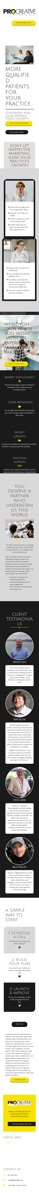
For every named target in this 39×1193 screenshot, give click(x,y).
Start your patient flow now (21, 1124)
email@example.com (15, 1180)
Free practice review (17, 132)
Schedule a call (19, 1080)
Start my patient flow (16, 364)
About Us (9, 1148)
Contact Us (9, 1164)
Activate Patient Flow (23, 23)
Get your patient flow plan (19, 123)
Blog (7, 1159)
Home (7, 1142)
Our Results (10, 1153)
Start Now (19, 1024)
